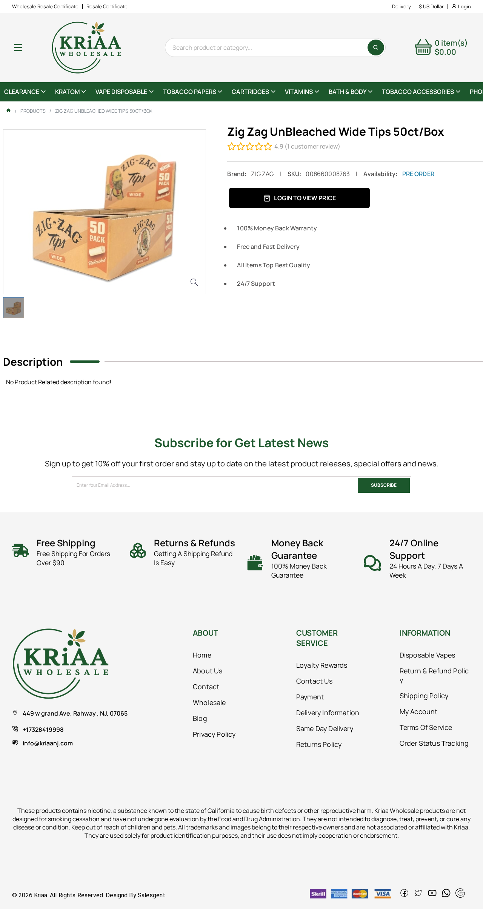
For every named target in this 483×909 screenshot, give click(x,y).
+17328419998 (43, 729)
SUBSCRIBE (384, 485)
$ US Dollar (431, 6)
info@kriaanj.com (48, 743)
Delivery (401, 6)
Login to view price (305, 198)
